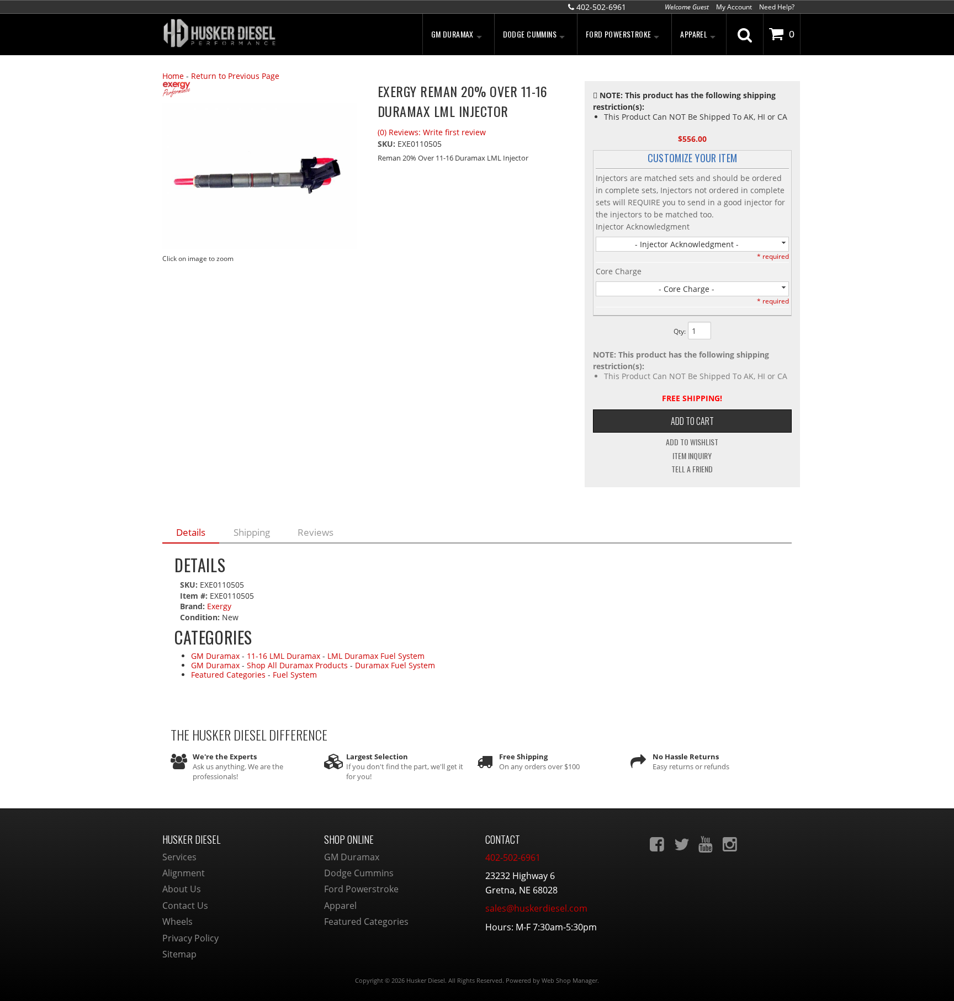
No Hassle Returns (686, 757)
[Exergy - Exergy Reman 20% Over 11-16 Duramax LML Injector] (261, 90)
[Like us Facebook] (658, 844)
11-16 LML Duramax (283, 656)
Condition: (200, 617)
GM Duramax (215, 656)
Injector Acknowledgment (643, 226)
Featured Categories (228, 674)
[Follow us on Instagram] (731, 844)
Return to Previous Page (235, 76)
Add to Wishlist (692, 442)
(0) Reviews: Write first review (432, 132)
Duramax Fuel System (395, 665)
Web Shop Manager (569, 980)
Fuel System (295, 674)
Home (173, 76)
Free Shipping (523, 757)
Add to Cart (692, 421)
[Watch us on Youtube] (706, 844)
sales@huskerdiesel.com (536, 908)
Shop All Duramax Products (297, 665)
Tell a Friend (692, 469)
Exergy (219, 606)
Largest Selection (377, 757)
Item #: (195, 595)
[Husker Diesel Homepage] (261, 34)
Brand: (192, 606)
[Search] (745, 34)
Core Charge (619, 271)
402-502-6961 (512, 857)
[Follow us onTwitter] (682, 844)
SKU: (388, 144)
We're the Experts (225, 757)
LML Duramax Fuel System (376, 656)
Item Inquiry (692, 456)
